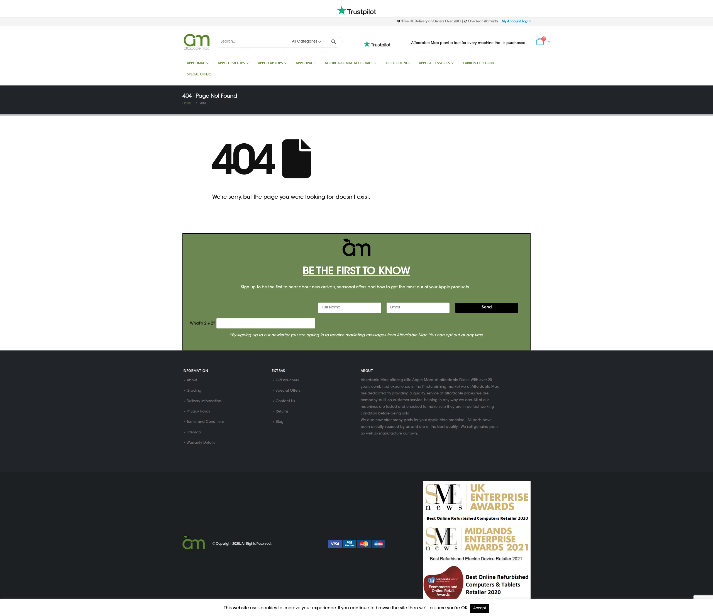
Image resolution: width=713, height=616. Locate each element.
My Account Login (516, 21)
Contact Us (285, 401)
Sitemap (194, 432)
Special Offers (199, 74)
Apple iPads (306, 63)
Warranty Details (201, 443)
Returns (282, 411)
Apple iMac (196, 63)
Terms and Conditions (205, 422)
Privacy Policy (198, 411)
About (192, 380)
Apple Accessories (434, 63)
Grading (194, 391)
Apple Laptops (270, 63)
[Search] (333, 41)
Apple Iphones (397, 63)
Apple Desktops (231, 63)
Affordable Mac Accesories (349, 63)
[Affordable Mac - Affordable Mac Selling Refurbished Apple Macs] (196, 42)
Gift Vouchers (287, 380)
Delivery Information (204, 401)
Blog (280, 422)
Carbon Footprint (479, 63)
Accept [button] (479, 608)
